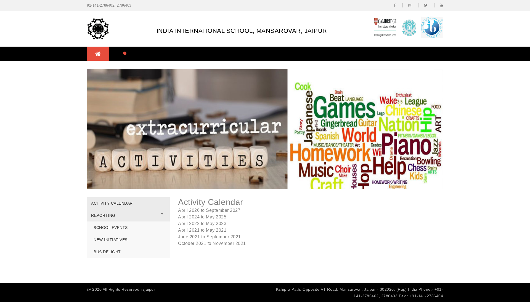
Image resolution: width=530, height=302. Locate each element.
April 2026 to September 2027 (209, 210)
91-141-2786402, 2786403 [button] (109, 5)
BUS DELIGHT (107, 252)
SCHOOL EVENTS (111, 227)
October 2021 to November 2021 (212, 243)
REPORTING (103, 215)
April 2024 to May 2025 (202, 217)
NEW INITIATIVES (111, 239)
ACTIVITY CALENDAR (112, 203)
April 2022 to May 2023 (202, 223)
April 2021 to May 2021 (202, 230)
